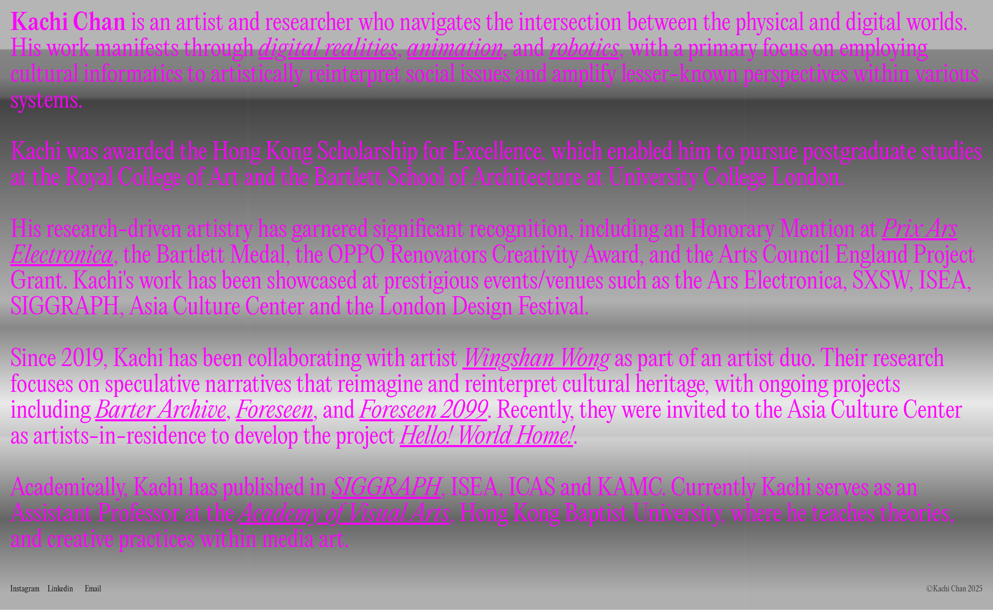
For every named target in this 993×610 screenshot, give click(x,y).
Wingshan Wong (536, 359)
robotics (584, 49)
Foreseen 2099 (423, 411)
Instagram (24, 589)
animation (455, 49)
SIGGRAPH (386, 488)
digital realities (328, 49)
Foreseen (274, 411)
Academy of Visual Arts (344, 514)
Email (93, 589)
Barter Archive (160, 411)
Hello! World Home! (486, 436)
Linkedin (60, 589)
